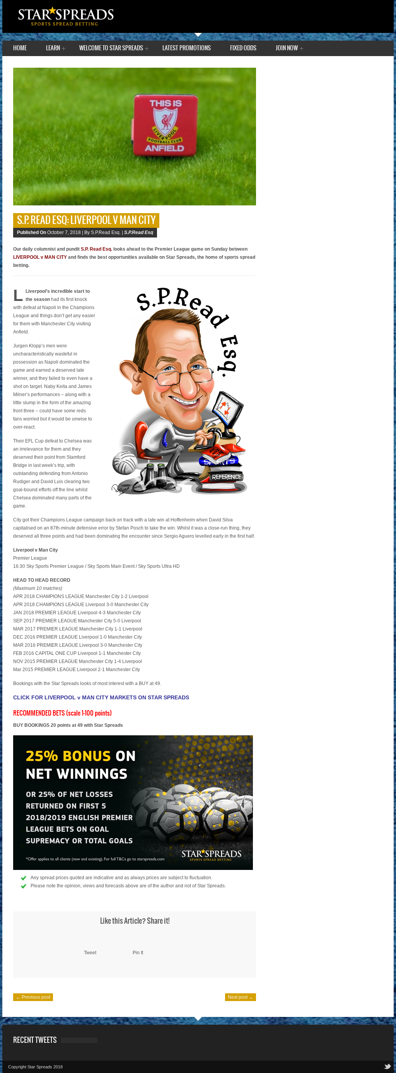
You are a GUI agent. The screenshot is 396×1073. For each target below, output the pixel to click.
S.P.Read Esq (138, 232)
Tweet (90, 952)
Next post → (240, 997)
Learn (53, 49)
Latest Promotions (186, 48)
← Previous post (33, 997)
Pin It (138, 952)
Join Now (287, 49)
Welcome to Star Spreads (111, 49)
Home (20, 48)
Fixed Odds (243, 48)
